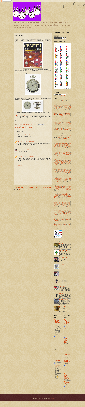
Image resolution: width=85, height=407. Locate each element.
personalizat (58, 188)
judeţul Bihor (65, 160)
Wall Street (63, 219)
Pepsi (67, 187)
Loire (58, 170)
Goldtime (70, 153)
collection (37, 126)
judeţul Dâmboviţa (62, 163)
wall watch (68, 219)
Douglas (70, 143)
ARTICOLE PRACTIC (57, 321)
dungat (60, 144)
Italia (47, 126)
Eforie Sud (68, 145)
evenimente (64, 147)
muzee (55, 181)
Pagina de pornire (32, 187)
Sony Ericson (68, 205)
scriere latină (30, 127)
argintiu (59, 115)
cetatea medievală (57, 134)
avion (63, 116)
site (55, 205)
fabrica (65, 148)
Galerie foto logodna (66, 349)
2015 (70, 107)
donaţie (66, 143)
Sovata (60, 206)
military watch (65, 179)
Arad (55, 114)
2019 (66, 108)
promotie (55, 193)
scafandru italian (56, 201)
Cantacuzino (63, 123)
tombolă (62, 212)
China (63, 134)
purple (59, 194)
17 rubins (68, 100)
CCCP (62, 127)
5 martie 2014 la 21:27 (30, 141)
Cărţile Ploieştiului (57, 339)
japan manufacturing (61, 159)
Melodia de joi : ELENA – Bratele (67, 369)
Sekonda (68, 203)
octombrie (63, 185)
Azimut (66, 116)
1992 (57, 105)
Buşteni (64, 122)
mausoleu (58, 177)
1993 (60, 105)
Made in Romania (63, 173)
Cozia (55, 142)
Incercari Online (67, 354)
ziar (61, 224)
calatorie (58, 123)
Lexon (55, 169)
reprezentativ (68, 195)
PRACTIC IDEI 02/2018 (57, 323)
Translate (63, 95)
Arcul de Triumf (67, 114)
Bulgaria (60, 122)
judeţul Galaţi (68, 163)
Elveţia (69, 146)
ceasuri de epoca (66, 133)
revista (26, 127)
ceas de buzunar (29, 126)
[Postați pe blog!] (39, 124)
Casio (56, 125)
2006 (61, 106)
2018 (63, 108)
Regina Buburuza (66, 367)
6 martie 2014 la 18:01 (30, 156)
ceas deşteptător (65, 130)
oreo (64, 186)
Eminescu (55, 147)
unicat (66, 214)
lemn (69, 168)
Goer (66, 153)
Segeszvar (55, 203)
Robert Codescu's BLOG (66, 375)
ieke (69, 155)
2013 (63, 107)
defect (65, 142)
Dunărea (56, 144)
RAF (70, 194)
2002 (55, 106)
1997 (63, 105)
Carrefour (64, 124)
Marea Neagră (67, 175)
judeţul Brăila (68, 161)
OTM (56, 187)
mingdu (55, 180)
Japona (57, 160)
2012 (59, 107)
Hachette (44, 126)
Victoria (62, 218)
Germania (63, 153)
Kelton (59, 168)
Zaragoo (69, 223)
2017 (60, 108)
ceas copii (56, 128)
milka (69, 179)
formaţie (58, 151)
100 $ (55, 100)
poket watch (68, 189)
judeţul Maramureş (68, 164)
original (70, 186)
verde (55, 218)
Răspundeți (20, 138)
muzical (70, 181)
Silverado (65, 204)
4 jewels (63, 109)
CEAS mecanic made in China (64, 299)
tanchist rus (63, 211)
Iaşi (67, 155)
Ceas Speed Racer (62, 286)
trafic (66, 212)
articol (62, 115)
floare (55, 151)
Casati (22, 126)
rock (61, 197)
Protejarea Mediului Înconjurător (66, 341)
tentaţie (55, 212)
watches (62, 220)
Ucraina (60, 214)
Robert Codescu (21, 141)
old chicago (57, 186)
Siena (55, 204)
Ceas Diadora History (63, 250)
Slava (63, 205)
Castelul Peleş (61, 125)
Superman (55, 210)
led (66, 168)
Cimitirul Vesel (59, 135)
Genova (59, 153)
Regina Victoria (62, 195)
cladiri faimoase (64, 135)
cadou (55, 123)
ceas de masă (59, 129)
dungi (64, 144)
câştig (59, 127)
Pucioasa (55, 194)
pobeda (63, 189)
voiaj (55, 219)
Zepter (59, 224)
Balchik (69, 116)
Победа (69, 224)
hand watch (56, 155)
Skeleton (58, 205)
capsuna (60, 124)
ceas (24, 126)
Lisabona (65, 169)
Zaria (55, 224)
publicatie (68, 193)
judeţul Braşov (62, 161)
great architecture (61, 154)
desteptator (69, 142)
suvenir (60, 210)
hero (64, 155)
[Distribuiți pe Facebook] (42, 124)
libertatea (59, 169)
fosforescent (62, 151)
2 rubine (66, 105)
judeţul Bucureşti (56, 162)
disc (60, 143)
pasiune (59, 187)
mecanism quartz (18, 127)
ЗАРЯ (65, 224)
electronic (60, 146)
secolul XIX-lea (57, 202)
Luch (69, 171)
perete (70, 187)
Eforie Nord (63, 145)
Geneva (55, 153)
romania (64, 197)
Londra (70, 170)
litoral (55, 170)
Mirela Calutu (20, 149)
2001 (69, 105)
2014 (19, 126)
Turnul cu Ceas (57, 364)
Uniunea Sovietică (60, 215)
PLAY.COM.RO (57, 360)
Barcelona (59, 117)
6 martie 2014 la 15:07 (28, 149)
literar (69, 169)
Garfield (60, 152)
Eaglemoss (68, 144)
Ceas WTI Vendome (63, 271)
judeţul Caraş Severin (64, 162)
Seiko (59, 203)
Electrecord (56, 146)
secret (69, 202)
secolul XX (64, 202)
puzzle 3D (62, 194)
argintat (55, 115)
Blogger (52, 398)
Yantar (62, 223)
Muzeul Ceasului (60, 181)
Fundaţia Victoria (65, 347)
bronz (69, 121)
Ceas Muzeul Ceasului (63, 306)
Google (56, 154)
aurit (55, 116)
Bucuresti (55, 122)
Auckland (69, 115)
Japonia (60, 160)
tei (69, 211)
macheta (55, 172)
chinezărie (68, 134)
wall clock (59, 219)
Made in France (56, 173)
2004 (58, 106)
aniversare (58, 113)
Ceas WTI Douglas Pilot (63, 279)
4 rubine (67, 109)
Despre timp (66, 362)
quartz (66, 194)
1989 (55, 105)
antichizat (63, 113)
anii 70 (67, 112)
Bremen (55, 121)
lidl (62, 169)
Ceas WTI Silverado (63, 264)
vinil (66, 218)
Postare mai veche (47, 187)
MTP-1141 (65, 180)
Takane (59, 211)
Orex (67, 186)
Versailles (58, 218)
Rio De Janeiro (61, 196)
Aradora (60, 114)
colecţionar (56, 138)
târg (67, 211)
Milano (23, 127)
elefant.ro (64, 146)
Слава (55, 225)
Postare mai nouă (18, 187)
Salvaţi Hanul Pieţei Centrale (66, 378)
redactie (57, 195)
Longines (56, 171)
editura (41, 126)
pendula (62, 187)
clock (69, 135)
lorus (64, 171)
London (61, 170)
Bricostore (59, 121)
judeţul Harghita (57, 164)
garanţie (57, 152)
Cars (67, 124)
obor (59, 185)
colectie (33, 126)
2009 (67, 106)
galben (70, 151)
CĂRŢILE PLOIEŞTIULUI (66, 356)
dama (62, 142)
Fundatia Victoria (65, 339)
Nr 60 (57, 185)
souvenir (55, 206)
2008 (64, 106)
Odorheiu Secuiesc (68, 185)
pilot (70, 188)
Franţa (66, 151)
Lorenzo (60, 171)
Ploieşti (59, 189)
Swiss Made (66, 210)
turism (65, 213)
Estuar (59, 147)
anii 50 (64, 112)
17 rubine (64, 100)
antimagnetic (68, 113)
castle (65, 125)
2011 (56, 107)
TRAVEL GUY (66, 382)
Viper (69, 218)
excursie (69, 147)
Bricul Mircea (65, 121)
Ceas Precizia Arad (62, 243)
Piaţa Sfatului (67, 188)
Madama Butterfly (60, 172)
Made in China (67, 172)
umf (62, 214)
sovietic (64, 206)
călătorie (55, 127)
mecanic (67, 177)
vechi (64, 216)
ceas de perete (57, 130)
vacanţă (66, 215)
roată (66, 196)
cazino (69, 125)
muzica (65, 181)
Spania (68, 206)
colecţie (67, 137)
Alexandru (60, 112)
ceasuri (59, 133)
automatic (59, 116)
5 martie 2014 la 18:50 (26, 134)
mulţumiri (69, 180)
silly (62, 204)
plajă (56, 189)
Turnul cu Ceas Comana (57, 366)
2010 (70, 106)
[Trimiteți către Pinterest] (43, 124)
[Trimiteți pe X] (41, 124)
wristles (56, 223)
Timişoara (59, 212)
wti (59, 223)
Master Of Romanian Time (67, 361)
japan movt (69, 159)
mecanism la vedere (58, 178)
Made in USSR (59, 174)
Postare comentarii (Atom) (24, 189)
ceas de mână (66, 129)
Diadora (57, 143)
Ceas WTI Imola (62, 293)
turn (69, 213)
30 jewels (59, 109)
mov (61, 180)
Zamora (65, 223)
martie (55, 177)
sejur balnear (64, 203)
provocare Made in (62, 193)
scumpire (68, 201)
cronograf (58, 142)
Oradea (61, 186)
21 (68, 108)
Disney (63, 143)
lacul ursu (62, 168)
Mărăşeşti (63, 177)
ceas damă (61, 128)
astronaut (65, 115)
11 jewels (59, 100)
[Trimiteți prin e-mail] (38, 124)
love (66, 171)
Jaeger (55, 159)
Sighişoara (59, 204)
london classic (66, 170)
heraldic (62, 155)
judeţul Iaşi (62, 164)
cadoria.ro (68, 122)
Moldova (59, 180)
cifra (55, 135)
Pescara (62, 188)
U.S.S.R (55, 214)
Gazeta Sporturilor (66, 152)
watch (56, 220)
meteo (57, 179)
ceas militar (62, 131)
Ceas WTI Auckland (63, 257)
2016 (57, 108)
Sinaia (69, 204)
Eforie (59, 145)
